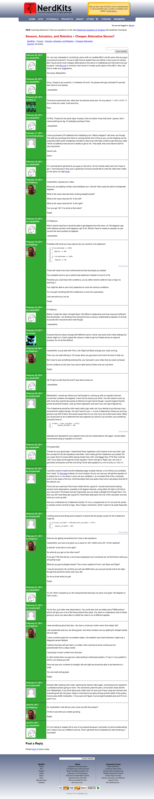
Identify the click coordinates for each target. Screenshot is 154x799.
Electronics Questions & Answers (91, 29)
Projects (41, 771)
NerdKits (31, 41)
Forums (40, 41)
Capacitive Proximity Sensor (77, 766)
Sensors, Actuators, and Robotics (59, 41)
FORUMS (106, 19)
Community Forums (113, 764)
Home (41, 766)
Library (41, 773)
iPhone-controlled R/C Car (78, 780)
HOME (32, 19)
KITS (40, 19)
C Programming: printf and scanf (77, 769)
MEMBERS (119, 19)
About (41, 775)
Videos (77, 764)
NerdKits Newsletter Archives (113, 773)
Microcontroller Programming (113, 771)
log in (34, 749)
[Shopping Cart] (97, 19)
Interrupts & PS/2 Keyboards (77, 773)
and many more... (77, 782)
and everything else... (113, 782)
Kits (41, 769)
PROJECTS (67, 19)
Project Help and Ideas (113, 775)
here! (67, 171)
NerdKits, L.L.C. (83, 793)
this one (62, 65)
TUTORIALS (52, 19)
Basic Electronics (113, 766)
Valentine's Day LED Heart (77, 778)
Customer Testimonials (113, 769)
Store (41, 778)
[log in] (131, 25)
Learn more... (112, 11)
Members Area (41, 780)
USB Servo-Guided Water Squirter (77, 775)
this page (64, 473)
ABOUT (80, 19)
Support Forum (113, 780)
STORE (90, 19)
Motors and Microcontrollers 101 (78, 771)
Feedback (41, 782)
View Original (123, 266)
